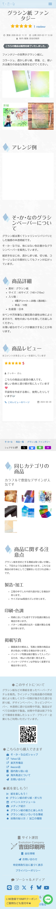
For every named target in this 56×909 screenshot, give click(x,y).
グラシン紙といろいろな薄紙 (26, 814)
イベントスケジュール (22, 802)
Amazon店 (15, 767)
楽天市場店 (16, 763)
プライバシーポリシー (28, 870)
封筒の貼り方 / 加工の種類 (25, 818)
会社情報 (29, 853)
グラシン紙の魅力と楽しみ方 (26, 810)
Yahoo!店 (15, 759)
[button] (24, 447)
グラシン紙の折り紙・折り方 (25, 798)
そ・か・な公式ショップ (23, 754)
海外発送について (19, 775)
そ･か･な (9, 442)
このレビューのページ (18, 402)
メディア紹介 (17, 806)
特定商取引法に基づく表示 (28, 865)
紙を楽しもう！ (18, 794)
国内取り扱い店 (18, 771)
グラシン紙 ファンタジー (38, 442)
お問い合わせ (17, 779)
